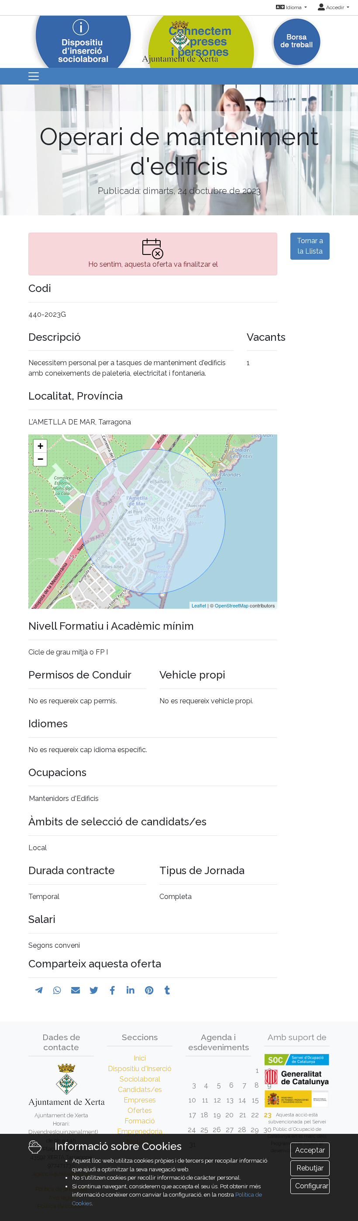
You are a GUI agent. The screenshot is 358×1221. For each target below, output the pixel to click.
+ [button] (40, 446)
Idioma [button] (294, 7)
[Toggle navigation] (33, 76)
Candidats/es (140, 1089)
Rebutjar (310, 1168)
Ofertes (139, 1110)
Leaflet (199, 605)
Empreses (140, 1100)
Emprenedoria (139, 1131)
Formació (139, 1121)
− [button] (40, 459)
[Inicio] (179, 39)
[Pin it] (149, 990)
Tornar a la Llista (310, 246)
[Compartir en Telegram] (39, 990)
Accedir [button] (335, 7)
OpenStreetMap (231, 605)
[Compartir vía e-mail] (75, 990)
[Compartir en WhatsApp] (57, 990)
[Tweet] (94, 990)
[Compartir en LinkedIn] (130, 990)
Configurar (311, 1186)
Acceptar (310, 1150)
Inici (140, 1058)
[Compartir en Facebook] (112, 990)
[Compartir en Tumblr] (167, 990)
